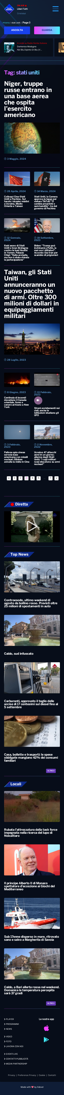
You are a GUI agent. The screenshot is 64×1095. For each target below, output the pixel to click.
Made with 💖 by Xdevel (32, 1087)
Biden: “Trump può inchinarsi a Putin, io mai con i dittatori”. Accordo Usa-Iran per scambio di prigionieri (46, 250)
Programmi (12, 1024)
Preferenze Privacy (27, 1075)
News (8, 1029)
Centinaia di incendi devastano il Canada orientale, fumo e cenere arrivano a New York (16, 402)
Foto (8, 1042)
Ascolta (17, 30)
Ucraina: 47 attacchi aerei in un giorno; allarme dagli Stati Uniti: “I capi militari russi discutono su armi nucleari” (47, 458)
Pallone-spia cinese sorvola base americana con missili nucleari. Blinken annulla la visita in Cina (16, 457)
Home (7, 23)
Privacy (11, 1075)
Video (8, 1037)
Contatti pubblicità (16, 1059)
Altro (50, 771)
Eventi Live (11, 1054)
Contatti (52, 1075)
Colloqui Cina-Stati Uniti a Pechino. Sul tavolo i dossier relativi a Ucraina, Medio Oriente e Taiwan (16, 201)
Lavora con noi (14, 1046)
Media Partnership (16, 1064)
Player (9, 1019)
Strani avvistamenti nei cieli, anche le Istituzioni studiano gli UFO (47, 412)
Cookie (42, 1075)
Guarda (47, 30)
